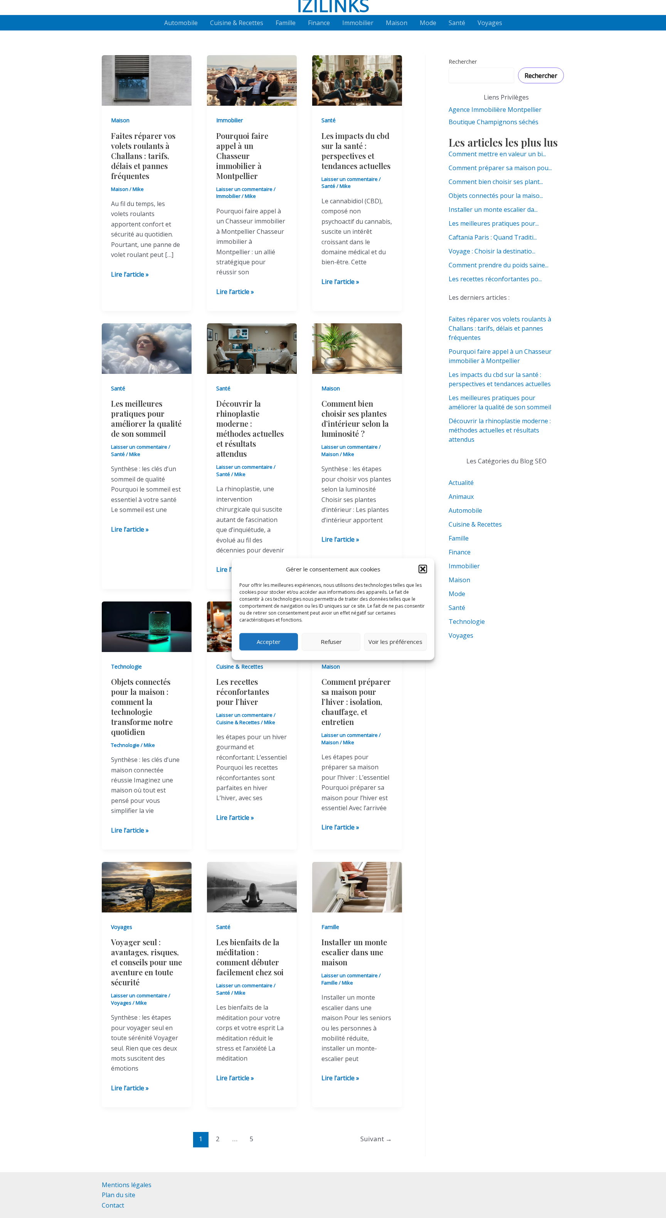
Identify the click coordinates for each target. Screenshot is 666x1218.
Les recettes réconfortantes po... (495, 279)
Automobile (181, 23)
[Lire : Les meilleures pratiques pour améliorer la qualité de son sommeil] (147, 348)
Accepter (269, 641)
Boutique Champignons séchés (493, 122)
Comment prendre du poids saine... (498, 265)
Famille (286, 23)
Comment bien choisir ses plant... (496, 181)
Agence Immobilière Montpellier (495, 109)
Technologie (126, 666)
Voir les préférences (395, 641)
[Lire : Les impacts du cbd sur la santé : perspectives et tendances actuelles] (357, 80)
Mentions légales (126, 1185)
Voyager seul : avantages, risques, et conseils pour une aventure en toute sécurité (146, 962)
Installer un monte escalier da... (493, 209)
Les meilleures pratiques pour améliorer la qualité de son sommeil (146, 418)
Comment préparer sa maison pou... (500, 168)
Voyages (490, 23)
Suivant (376, 1138)
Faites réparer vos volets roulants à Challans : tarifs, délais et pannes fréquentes (143, 155)
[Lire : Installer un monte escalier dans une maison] (357, 886)
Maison (396, 23)
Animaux (461, 496)
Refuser (331, 641)
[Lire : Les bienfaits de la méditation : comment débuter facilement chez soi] (252, 886)
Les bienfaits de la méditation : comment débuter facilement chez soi (250, 957)
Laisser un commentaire (244, 189)
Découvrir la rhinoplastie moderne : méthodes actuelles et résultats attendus (250, 428)
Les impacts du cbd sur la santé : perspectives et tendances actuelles (356, 150)
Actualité (461, 482)
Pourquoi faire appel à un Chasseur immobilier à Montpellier (242, 155)
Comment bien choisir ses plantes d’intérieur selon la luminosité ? (355, 418)
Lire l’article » (130, 274)
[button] (423, 569)
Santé (457, 23)
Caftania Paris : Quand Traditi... (493, 237)
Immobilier (357, 23)
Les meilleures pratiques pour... (494, 223)
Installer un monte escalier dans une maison (354, 952)
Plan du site (118, 1195)
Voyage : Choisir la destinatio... (492, 251)
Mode (428, 23)
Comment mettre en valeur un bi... (497, 154)
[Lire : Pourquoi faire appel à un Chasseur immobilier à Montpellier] (252, 80)
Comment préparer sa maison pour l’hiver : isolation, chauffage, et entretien (356, 701)
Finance (319, 23)
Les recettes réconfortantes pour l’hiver (242, 691)
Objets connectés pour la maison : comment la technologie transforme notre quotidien (142, 706)
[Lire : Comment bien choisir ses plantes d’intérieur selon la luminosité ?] (357, 348)
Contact (113, 1205)
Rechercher (463, 61)
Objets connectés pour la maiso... (496, 195)
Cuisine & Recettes (236, 23)
